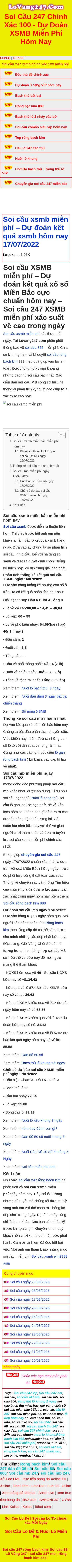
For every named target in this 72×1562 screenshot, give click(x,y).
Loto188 (37, 1486)
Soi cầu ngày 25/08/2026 (30, 1317)
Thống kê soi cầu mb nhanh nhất (36, 465)
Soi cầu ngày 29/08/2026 (30, 1282)
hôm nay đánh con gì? (40, 1129)
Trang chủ (14, 196)
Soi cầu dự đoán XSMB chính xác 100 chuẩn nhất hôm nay (36, 198)
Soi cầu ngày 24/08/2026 (30, 1326)
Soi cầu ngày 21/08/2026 (30, 1352)
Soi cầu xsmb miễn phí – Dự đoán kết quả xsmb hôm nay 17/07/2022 (35, 231)
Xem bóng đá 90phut (18, 1493)
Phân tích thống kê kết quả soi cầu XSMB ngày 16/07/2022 (37, 456)
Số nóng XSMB (34, 711)
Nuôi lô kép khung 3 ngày (42, 1120)
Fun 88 (53, 1486)
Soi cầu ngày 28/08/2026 (30, 1291)
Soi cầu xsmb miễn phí (21, 334)
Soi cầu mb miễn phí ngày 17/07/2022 (31, 473)
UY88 (66, 1500)
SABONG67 (49, 1500)
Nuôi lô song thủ (44, 798)
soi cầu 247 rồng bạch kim (40, 1180)
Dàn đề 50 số (32, 1055)
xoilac (66, 1486)
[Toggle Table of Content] (60, 435)
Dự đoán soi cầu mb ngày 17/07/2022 (37, 483)
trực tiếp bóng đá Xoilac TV (44, 1479)
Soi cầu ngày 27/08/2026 (30, 1299)
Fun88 (5, 58)
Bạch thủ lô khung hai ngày (43, 1063)
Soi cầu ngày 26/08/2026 (30, 1308)
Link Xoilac (10, 1507)
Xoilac (5, 1486)
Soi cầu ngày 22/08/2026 (30, 1343)
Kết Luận (19, 505)
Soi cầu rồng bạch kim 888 (24, 903)
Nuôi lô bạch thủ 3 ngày (41, 688)
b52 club (29, 1500)
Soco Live (46, 1493)
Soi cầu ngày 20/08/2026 (30, 1360)
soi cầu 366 (34, 348)
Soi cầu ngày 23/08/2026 (30, 1334)
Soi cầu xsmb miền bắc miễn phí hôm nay (36, 443)
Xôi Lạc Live (10, 1479)
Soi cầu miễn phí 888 (38, 1167)
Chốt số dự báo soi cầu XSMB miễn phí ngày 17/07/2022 (35, 495)
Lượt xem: (11, 255)
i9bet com (20, 1486)
